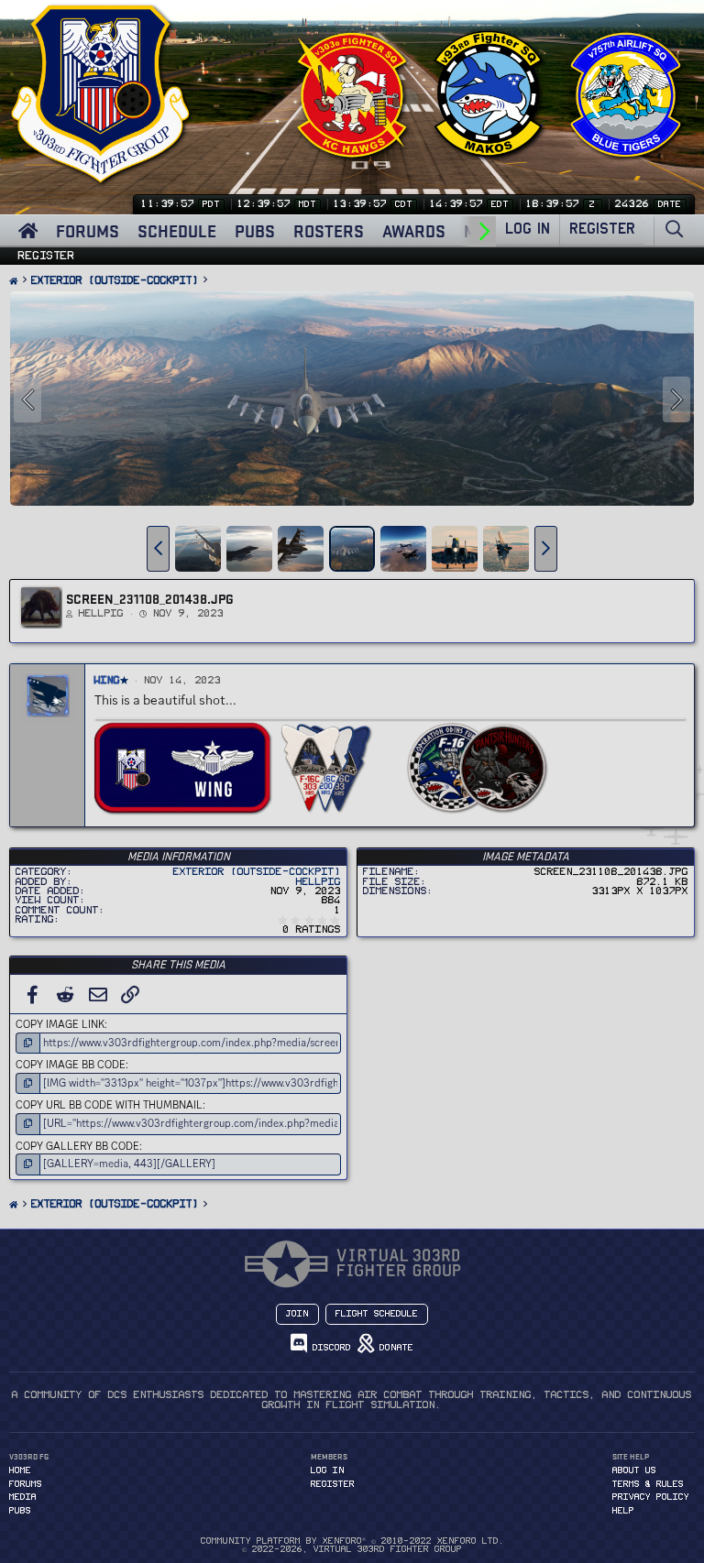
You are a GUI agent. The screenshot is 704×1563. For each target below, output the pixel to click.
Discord (329, 1347)
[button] (158, 549)
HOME (20, 1470)
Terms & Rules (648, 1484)
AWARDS (414, 231)
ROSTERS (328, 231)
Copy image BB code (71, 1064)
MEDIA (23, 1497)
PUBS (255, 231)
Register (46, 255)
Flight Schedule (377, 1313)
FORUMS (87, 231)
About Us (634, 1470)
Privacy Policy (650, 1497)
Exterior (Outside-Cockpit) (257, 872)
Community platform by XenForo (352, 1541)
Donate (393, 1347)
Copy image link (60, 1024)
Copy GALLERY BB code (77, 1146)
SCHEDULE (177, 231)
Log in (328, 1470)
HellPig (101, 613)
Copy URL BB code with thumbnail (109, 1105)
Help (623, 1510)
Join (297, 1313)
